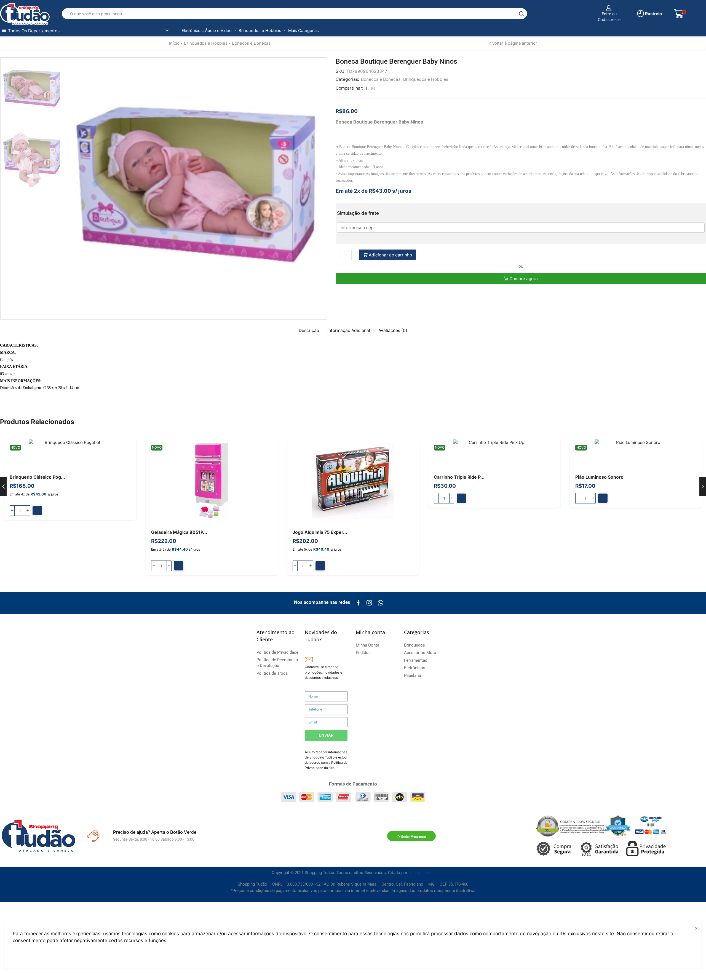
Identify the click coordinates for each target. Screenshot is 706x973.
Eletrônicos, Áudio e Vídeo (206, 30)
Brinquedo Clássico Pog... (37, 477)
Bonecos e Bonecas (251, 43)
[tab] (309, 330)
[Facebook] (358, 602)
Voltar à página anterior (514, 43)
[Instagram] (369, 602)
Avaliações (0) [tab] (392, 330)
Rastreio (653, 13)
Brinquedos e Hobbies (260, 30)
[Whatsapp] (380, 602)
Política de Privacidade (194, 940)
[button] (37, 510)
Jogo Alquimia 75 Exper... (320, 532)
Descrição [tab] (309, 330)
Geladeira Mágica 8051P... (179, 532)
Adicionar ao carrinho (390, 255)
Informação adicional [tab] (348, 330)
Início (174, 43)
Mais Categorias (303, 30)
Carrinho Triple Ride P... (459, 477)
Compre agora (523, 278)
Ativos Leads (422, 872)
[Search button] (521, 13)
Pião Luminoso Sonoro (599, 477)
